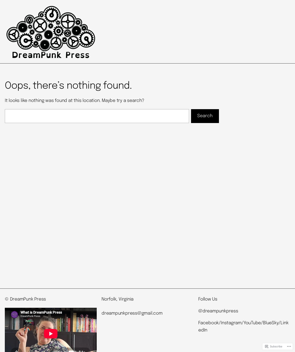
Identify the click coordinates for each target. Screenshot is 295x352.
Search (205, 116)
